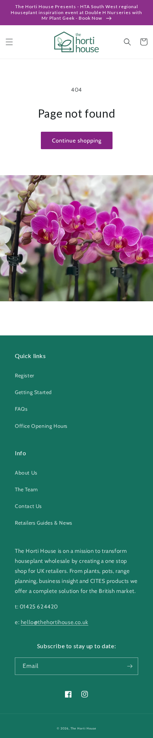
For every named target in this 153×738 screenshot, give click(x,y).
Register (24, 375)
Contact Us (28, 506)
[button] (9, 42)
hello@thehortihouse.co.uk (54, 622)
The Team (26, 489)
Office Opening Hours (41, 426)
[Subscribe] (129, 666)
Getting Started (33, 392)
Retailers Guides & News (43, 522)
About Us (26, 472)
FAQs (21, 409)
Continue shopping (76, 140)
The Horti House (83, 728)
